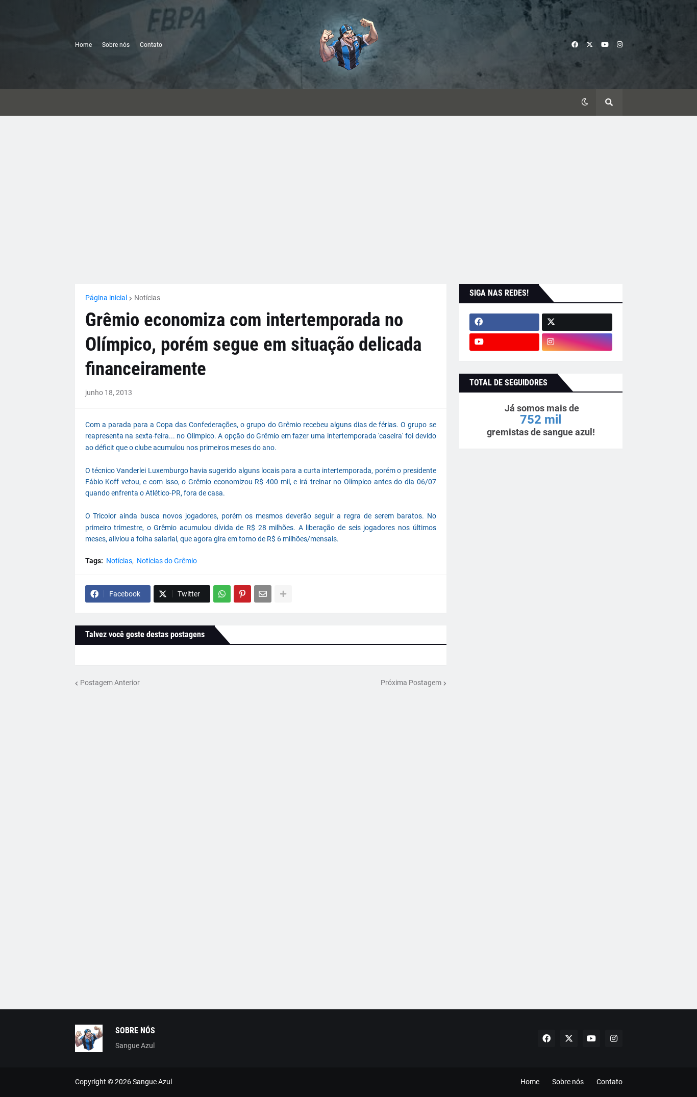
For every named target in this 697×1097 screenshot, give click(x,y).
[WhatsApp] (222, 594)
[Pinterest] (242, 594)
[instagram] (620, 45)
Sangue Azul (152, 1082)
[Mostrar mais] (283, 594)
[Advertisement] (349, 199)
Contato (151, 44)
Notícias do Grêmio (167, 560)
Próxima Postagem (411, 682)
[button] (585, 102)
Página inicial (106, 297)
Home (83, 44)
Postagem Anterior (110, 682)
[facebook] (574, 45)
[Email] (262, 594)
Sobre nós (116, 44)
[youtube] (605, 45)
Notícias (147, 297)
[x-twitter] (589, 45)
